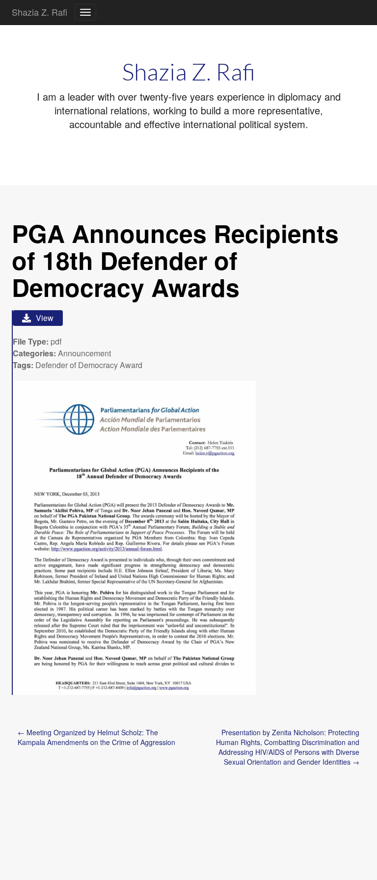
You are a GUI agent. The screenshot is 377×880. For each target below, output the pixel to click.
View (45, 317)
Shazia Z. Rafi (39, 11)
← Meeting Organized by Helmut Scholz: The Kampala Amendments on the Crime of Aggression (96, 737)
